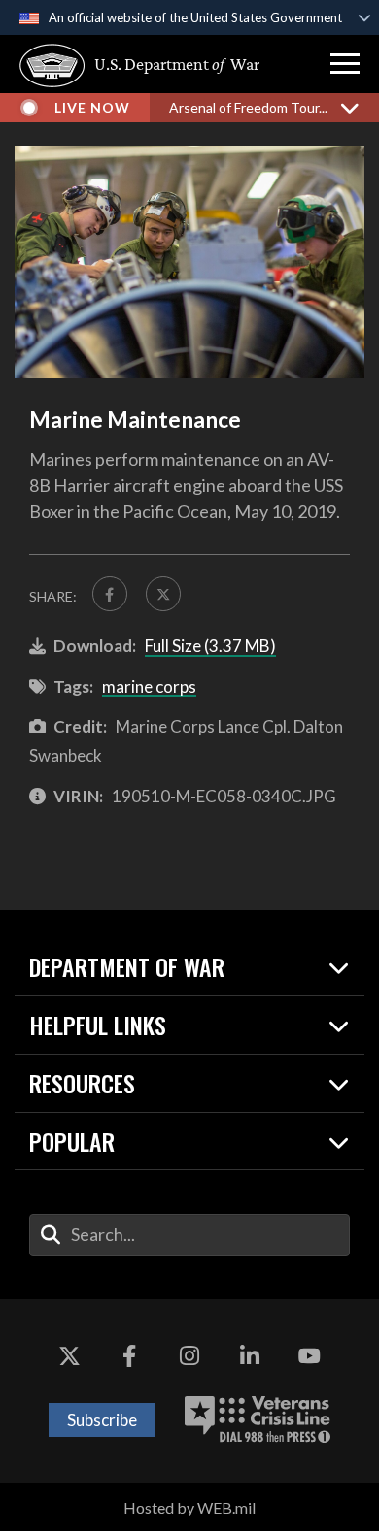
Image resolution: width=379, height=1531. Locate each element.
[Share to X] (163, 593)
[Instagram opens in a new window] (189, 1357)
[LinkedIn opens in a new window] (249, 1357)
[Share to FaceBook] (109, 593)
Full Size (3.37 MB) (210, 645)
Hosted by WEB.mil (189, 1507)
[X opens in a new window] (70, 1357)
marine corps (149, 686)
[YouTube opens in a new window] (309, 1357)
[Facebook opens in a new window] (129, 1357)
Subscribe (102, 1420)
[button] (345, 64)
